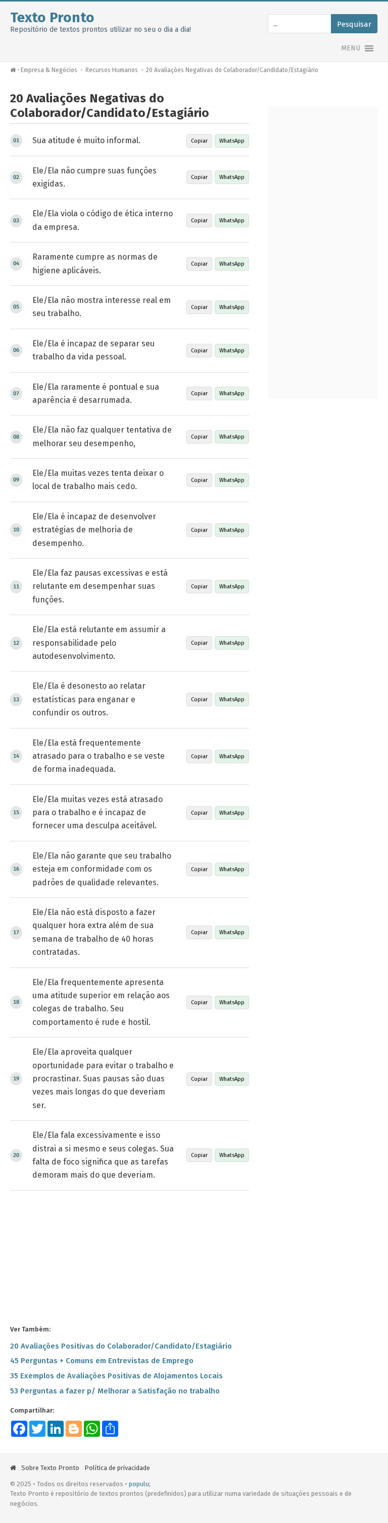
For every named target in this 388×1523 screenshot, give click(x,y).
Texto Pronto (52, 17)
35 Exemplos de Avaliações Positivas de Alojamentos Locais (116, 1375)
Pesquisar (354, 24)
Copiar (199, 141)
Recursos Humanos (111, 70)
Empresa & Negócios (49, 70)
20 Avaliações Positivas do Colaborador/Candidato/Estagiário (121, 1346)
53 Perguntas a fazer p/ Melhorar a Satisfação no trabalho (115, 1390)
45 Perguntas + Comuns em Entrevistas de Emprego (101, 1360)
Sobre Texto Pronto (50, 1468)
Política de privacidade (117, 1468)
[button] (350, 48)
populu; (140, 1484)
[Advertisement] (129, 1256)
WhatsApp (232, 141)
